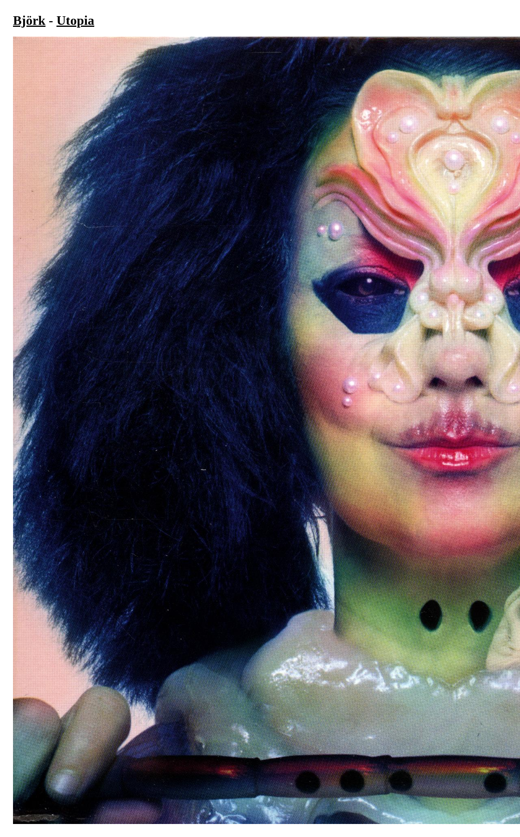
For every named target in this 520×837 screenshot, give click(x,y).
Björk (29, 20)
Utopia (75, 20)
